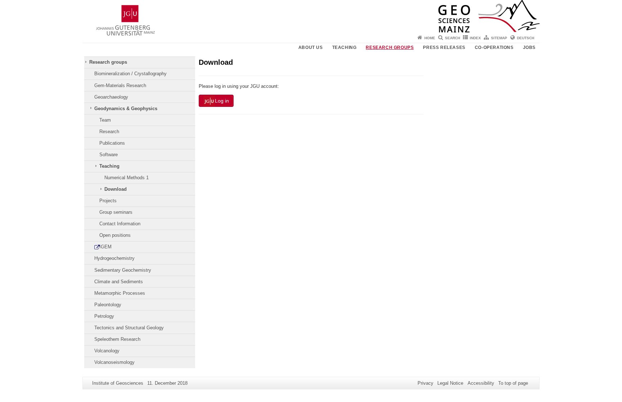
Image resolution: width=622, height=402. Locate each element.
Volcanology (107, 350)
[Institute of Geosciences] (311, 16)
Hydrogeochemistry (114, 258)
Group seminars (115, 212)
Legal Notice (450, 383)
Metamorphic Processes (119, 293)
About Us (310, 47)
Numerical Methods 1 (126, 177)
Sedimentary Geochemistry (122, 270)
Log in (222, 101)
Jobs (529, 47)
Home (429, 38)
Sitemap (499, 38)
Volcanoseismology (114, 362)
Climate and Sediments (118, 281)
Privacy (425, 383)
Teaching (344, 47)
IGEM (105, 246)
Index (475, 38)
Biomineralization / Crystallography (130, 73)
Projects (108, 200)
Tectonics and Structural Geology (129, 327)
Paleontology (107, 304)
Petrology (104, 316)
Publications (112, 143)
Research (109, 131)
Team (105, 120)
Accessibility (481, 383)
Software (108, 154)
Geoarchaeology (111, 97)
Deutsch (525, 38)
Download (115, 189)
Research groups (390, 47)
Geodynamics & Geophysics (125, 108)
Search (452, 38)
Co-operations (494, 47)
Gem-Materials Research (120, 85)
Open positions (115, 235)
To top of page (513, 383)
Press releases (444, 47)
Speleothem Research (117, 339)
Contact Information (119, 223)
